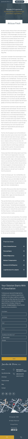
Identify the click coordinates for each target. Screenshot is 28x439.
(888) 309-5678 (19, 1)
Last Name (5, 317)
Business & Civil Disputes (10, 265)
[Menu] (26, 2)
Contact (4, 388)
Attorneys (4, 377)
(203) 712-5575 (12, 305)
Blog (3, 384)
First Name (5, 311)
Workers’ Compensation (10, 260)
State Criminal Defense (9, 246)
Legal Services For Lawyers (11, 269)
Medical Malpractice (8, 255)
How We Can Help (6, 373)
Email (3, 323)
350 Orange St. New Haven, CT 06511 (21, 370)
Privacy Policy (14, 424)
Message (4, 340)
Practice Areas (5, 380)
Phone (3, 328)
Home (3, 369)
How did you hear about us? (8, 334)
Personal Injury (7, 251)
